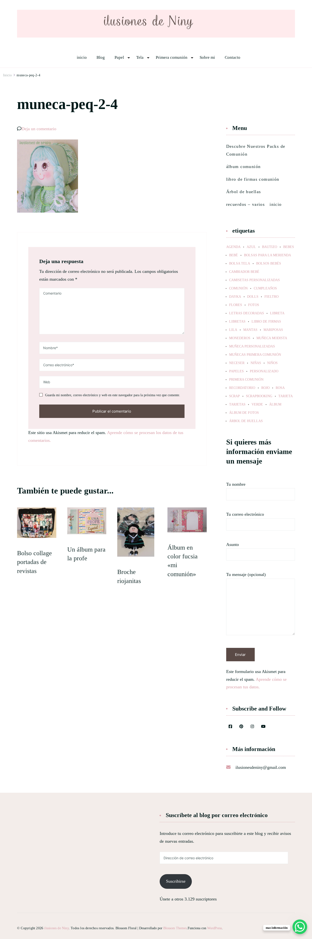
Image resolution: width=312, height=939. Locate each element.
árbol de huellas (246, 421)
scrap (234, 396)
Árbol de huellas (243, 191)
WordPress (214, 928)
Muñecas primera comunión (255, 354)
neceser (236, 363)
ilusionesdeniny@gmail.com (260, 767)
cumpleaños (265, 288)
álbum (275, 404)
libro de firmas (266, 321)
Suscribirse (175, 881)
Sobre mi (207, 57)
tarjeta (285, 396)
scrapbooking (259, 396)
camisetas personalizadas (254, 280)
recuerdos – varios (245, 204)
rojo (265, 388)
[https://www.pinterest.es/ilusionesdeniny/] (241, 727)
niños (272, 363)
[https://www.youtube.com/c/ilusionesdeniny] (263, 727)
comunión (238, 288)
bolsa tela (239, 263)
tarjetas (237, 404)
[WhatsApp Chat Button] (299, 926)
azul (251, 247)
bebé (233, 255)
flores (235, 305)
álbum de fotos (244, 413)
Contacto (232, 57)
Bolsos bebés (268, 263)
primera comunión (246, 379)
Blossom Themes (175, 928)
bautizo (269, 247)
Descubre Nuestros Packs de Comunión (255, 150)
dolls (252, 296)
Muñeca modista (271, 338)
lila (233, 330)
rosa (280, 388)
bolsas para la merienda (267, 255)
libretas (237, 321)
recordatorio (242, 388)
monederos (239, 338)
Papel (119, 57)
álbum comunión (243, 166)
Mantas (250, 330)
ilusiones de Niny (56, 928)
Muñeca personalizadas (252, 346)
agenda (233, 247)
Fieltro (271, 296)
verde (257, 404)
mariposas (273, 330)
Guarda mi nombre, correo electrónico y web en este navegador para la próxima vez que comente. (112, 395)
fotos (253, 305)
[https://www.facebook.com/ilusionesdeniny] (230, 727)
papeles (236, 371)
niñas (256, 363)
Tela (140, 57)
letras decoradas (246, 313)
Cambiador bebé (244, 272)
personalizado (264, 371)
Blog (101, 57)
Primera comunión (171, 57)
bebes (288, 247)
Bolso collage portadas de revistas (34, 562)
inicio (82, 57)
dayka (235, 296)
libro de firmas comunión (252, 179)
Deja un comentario (38, 128)
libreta (277, 313)
